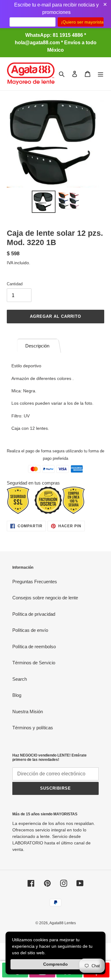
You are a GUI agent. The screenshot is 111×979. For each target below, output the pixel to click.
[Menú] (100, 73)
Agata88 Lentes (62, 923)
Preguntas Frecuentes (34, 581)
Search (19, 679)
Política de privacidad (33, 614)
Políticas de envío (30, 630)
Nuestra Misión (27, 711)
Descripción (37, 345)
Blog (16, 695)
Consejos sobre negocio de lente (45, 597)
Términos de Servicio (33, 662)
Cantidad (15, 284)
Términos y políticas (32, 727)
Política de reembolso (34, 646)
